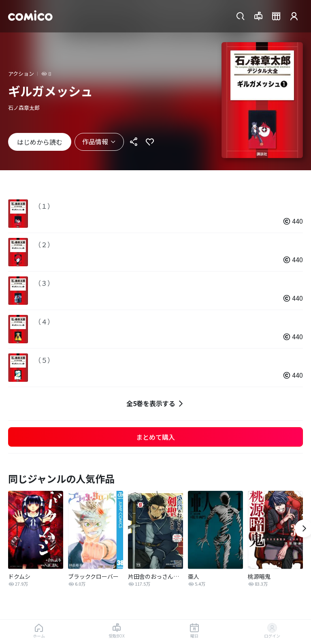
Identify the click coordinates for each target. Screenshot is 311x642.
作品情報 (95, 141)
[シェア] (133, 141)
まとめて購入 (155, 437)
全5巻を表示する (150, 403)
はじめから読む (39, 142)
